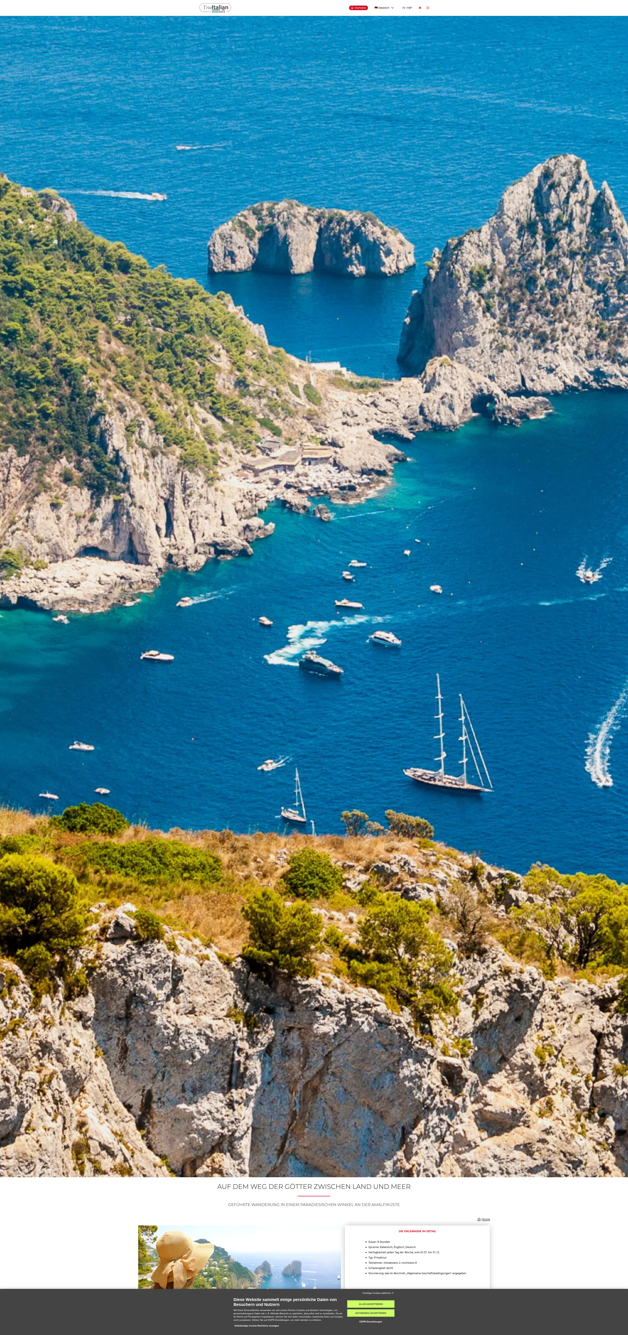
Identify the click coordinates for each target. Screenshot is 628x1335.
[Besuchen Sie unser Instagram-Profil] (428, 8)
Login (409, 7)
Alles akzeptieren (371, 1304)
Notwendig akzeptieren (370, 1313)
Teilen (485, 1219)
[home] (215, 8)
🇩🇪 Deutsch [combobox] (382, 8)
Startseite (360, 7)
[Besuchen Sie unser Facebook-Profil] (420, 8)
